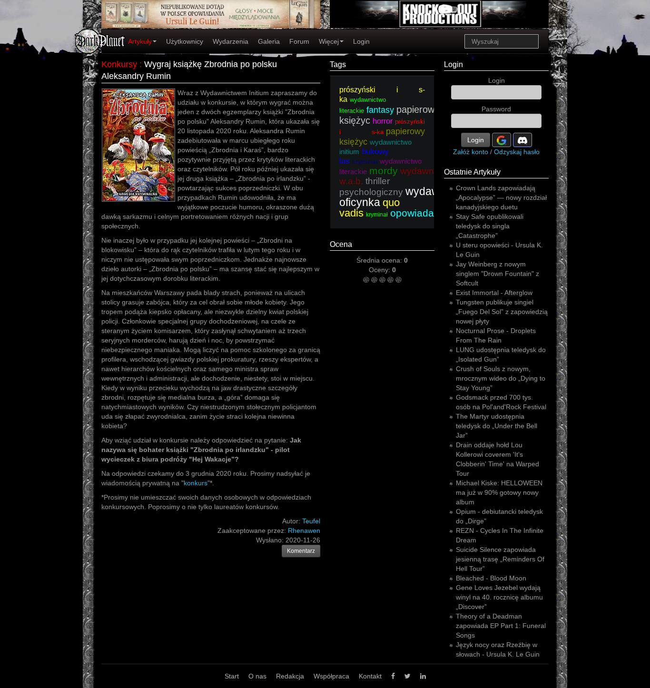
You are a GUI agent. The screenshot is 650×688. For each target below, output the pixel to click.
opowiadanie (419, 212)
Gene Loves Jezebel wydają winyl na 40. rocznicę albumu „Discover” (499, 597)
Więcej (329, 41)
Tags (338, 64)
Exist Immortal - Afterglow (494, 292)
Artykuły (140, 41)
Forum (299, 41)
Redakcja (290, 676)
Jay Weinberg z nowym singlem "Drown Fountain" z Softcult (497, 273)
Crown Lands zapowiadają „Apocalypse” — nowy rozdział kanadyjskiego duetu (501, 197)
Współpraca (331, 676)
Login (361, 41)
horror (383, 121)
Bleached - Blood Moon (491, 578)
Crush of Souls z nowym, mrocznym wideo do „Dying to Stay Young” (500, 378)
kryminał (364, 161)
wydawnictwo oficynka (405, 196)
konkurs (195, 483)
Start (232, 676)
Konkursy (119, 64)
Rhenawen (304, 530)
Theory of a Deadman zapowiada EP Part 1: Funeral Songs (501, 625)
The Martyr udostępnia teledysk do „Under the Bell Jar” (496, 426)
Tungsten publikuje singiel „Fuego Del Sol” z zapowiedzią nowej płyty (502, 311)
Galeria (269, 41)
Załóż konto (470, 152)
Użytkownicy (184, 41)
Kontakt (370, 676)
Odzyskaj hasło (517, 152)
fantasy (380, 110)
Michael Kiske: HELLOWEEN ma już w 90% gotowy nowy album (499, 492)
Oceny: (380, 270)
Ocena (341, 244)
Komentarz (301, 551)
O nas (257, 676)
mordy (383, 170)
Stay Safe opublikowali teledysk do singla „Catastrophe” (489, 226)
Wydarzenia (230, 41)
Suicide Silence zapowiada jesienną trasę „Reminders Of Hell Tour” (500, 559)
